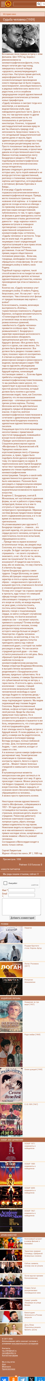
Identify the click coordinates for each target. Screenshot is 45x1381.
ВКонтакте (6, 1366)
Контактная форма (10, 1355)
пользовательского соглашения (25, 1343)
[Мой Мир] (40, 1379)
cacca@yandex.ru (9, 1353)
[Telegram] (22, 1379)
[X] (31, 1379)
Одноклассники (8, 1369)
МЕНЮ (3, 6)
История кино (9, 14)
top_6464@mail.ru (9, 1351)
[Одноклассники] (13, 1379)
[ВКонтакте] (4, 1379)
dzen (4, 1364)
